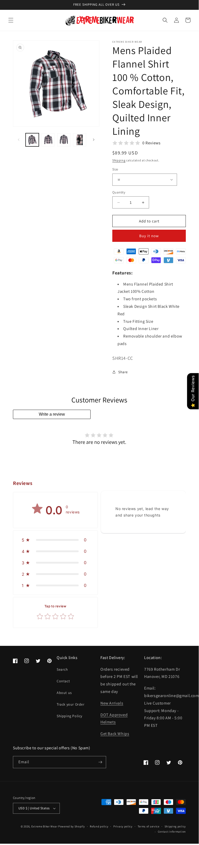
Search (62, 669)
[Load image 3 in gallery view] (63, 139)
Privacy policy (122, 826)
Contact (63, 681)
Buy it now (149, 235)
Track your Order (71, 704)
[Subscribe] (100, 762)
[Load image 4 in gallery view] (79, 139)
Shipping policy (175, 826)
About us (64, 692)
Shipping (119, 160)
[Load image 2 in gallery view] (48, 139)
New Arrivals (111, 703)
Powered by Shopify (71, 826)
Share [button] (123, 372)
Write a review (52, 414)
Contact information (172, 831)
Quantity (118, 192)
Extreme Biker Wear (44, 826)
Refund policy (99, 826)
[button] (11, 20)
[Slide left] (18, 139)
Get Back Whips (114, 733)
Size (115, 169)
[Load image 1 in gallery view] (32, 139)
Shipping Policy (69, 716)
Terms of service (148, 826)
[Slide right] (93, 139)
